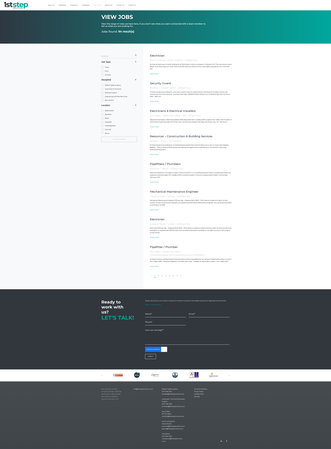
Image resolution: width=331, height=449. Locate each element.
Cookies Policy (199, 394)
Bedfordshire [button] (109, 110)
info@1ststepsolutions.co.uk (143, 389)
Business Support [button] (111, 93)
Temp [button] (107, 67)
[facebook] (226, 441)
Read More (154, 74)
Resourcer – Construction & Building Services (181, 136)
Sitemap (197, 396)
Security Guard (160, 83)
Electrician (157, 55)
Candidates (86, 5)
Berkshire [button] (108, 114)
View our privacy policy (153, 304)
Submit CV (132, 5)
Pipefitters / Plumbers (165, 164)
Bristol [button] (107, 118)
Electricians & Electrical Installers (173, 111)
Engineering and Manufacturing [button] (116, 96)
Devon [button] (107, 133)
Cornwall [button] (108, 129)
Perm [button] (107, 71)
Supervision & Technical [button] (113, 89)
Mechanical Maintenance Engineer (174, 191)
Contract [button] (108, 75)
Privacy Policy (199, 391)
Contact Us (120, 5)
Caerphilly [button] (108, 122)
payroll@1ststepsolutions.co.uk (172, 429)
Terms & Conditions (200, 389)
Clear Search (119, 139)
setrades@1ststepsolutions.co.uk (173, 394)
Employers (74, 5)
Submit (150, 356)
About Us (51, 5)
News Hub (108, 5)
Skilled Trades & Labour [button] (113, 85)
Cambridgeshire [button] (110, 126)
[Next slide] (229, 376)
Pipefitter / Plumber (164, 247)
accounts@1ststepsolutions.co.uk (173, 426)
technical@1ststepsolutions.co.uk (173, 406)
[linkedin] (221, 441)
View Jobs (97, 5)
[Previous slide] (102, 376)
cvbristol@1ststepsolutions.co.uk (173, 416)
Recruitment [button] (109, 100)
